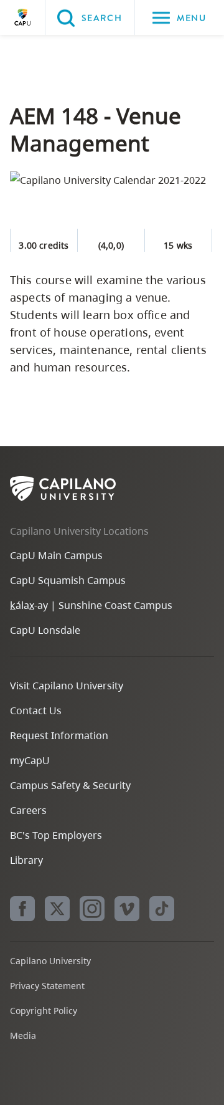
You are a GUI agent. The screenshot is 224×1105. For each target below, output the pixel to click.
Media (23, 1035)
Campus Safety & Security (70, 785)
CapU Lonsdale (45, 630)
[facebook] (22, 908)
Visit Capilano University (66, 685)
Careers (28, 810)
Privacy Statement (47, 986)
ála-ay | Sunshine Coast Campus (91, 605)
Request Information (59, 735)
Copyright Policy (43, 1011)
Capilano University (22, 17)
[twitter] (57, 908)
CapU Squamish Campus (68, 580)
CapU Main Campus (56, 555)
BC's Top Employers (56, 835)
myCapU (30, 760)
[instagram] (92, 908)
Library (26, 860)
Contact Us (36, 710)
